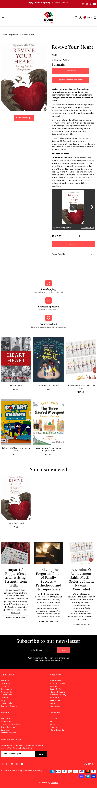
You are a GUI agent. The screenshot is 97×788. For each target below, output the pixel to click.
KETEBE (53, 724)
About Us (5, 680)
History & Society (58, 694)
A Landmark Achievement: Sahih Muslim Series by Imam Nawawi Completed (81, 579)
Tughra (53, 727)
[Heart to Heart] (16, 359)
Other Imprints (57, 730)
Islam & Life (55, 689)
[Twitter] (87, 4)
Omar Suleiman (8, 727)
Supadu (54, 782)
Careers (4, 697)
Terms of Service (9, 706)
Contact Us (6, 683)
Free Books (55, 700)
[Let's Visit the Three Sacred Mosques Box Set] (48, 422)
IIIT (51, 721)
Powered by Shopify (33, 770)
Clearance (55, 706)
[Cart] (95, 17)
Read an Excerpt (23, 117)
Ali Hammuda (7, 721)
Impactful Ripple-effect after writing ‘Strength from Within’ (15, 577)
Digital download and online (70, 79)
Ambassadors (7, 692)
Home (4, 35)
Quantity (57, 236)
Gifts (52, 703)
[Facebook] (80, 4)
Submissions (6, 694)
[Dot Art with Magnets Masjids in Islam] (16, 422)
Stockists (5, 686)
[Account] (80, 17)
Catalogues (6, 689)
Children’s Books (57, 683)
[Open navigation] (21, 17)
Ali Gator (54, 718)
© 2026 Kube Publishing (11, 770)
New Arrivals (55, 680)
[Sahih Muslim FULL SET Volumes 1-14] (81, 359)
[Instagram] (83, 4)
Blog (3, 700)
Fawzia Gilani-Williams (11, 724)
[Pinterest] (90, 4)
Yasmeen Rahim (8, 732)
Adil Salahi (5, 718)
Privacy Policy (7, 703)
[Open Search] (76, 17)
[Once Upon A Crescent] (48, 359)
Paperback (13, 35)
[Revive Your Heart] (16, 498)
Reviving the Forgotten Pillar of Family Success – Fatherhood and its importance (48, 579)
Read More (15, 612)
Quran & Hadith (57, 692)
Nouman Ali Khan (62, 60)
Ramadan (54, 686)
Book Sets (54, 697)
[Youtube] (94, 4)
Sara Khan (5, 730)
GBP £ (89, 17)
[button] (73, 254)
